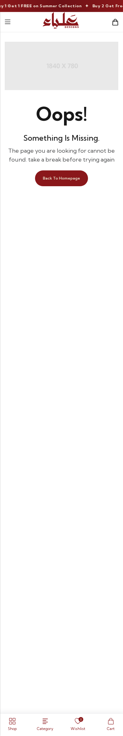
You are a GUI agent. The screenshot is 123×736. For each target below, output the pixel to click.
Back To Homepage (61, 178)
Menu (7, 22)
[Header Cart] (115, 22)
